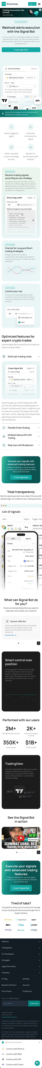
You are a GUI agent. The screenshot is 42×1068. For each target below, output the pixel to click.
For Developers (8, 954)
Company (5, 972)
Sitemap (26, 979)
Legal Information (9, 966)
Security (26, 985)
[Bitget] (21, 925)
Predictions (27, 991)
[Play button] (34, 232)
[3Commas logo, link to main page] (10, 4)
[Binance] (8, 919)
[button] (37, 1063)
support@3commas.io (9, 1017)
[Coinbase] (34, 930)
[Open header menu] (39, 4)
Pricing (4, 979)
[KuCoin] (21, 930)
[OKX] (8, 925)
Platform (5, 941)
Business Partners (9, 985)
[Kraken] (8, 930)
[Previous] (3, 643)
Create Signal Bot (21, 50)
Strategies (6, 960)
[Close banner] (40, 10)
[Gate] (33, 925)
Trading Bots (7, 948)
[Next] (38, 643)
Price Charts (7, 991)
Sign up (32, 4)
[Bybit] (34, 919)
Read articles (9, 635)
